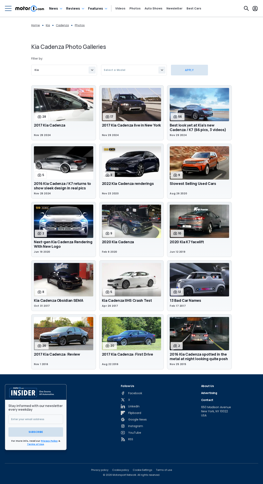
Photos (135, 8)
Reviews (73, 8)
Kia (48, 25)
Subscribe (36, 432)
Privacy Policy (49, 441)
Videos (120, 8)
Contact (207, 400)
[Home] (29, 8)
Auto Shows (153, 8)
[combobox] (64, 70)
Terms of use (164, 470)
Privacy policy (99, 470)
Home (35, 25)
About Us (207, 386)
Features (95, 8)
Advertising (209, 393)
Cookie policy (120, 470)
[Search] (246, 8)
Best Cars (194, 8)
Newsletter (174, 8)
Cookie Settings (142, 470)
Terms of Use (35, 444)
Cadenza (62, 25)
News (53, 8)
